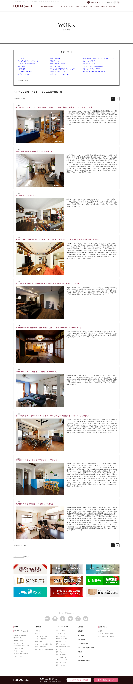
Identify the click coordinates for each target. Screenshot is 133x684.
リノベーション (60, 633)
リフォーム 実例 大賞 (25, 71)
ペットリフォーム (61, 657)
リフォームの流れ (18, 648)
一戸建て (37, 631)
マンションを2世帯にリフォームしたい (63, 69)
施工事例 (64, 6)
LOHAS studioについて (50, 6)
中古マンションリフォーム (63, 639)
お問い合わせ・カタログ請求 (106, 636)
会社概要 (84, 6)
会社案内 (80, 631)
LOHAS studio (24, 6)
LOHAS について (18, 643)
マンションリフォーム (62, 631)
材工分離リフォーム (19, 638)
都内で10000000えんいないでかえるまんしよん (98, 58)
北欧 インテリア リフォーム (59, 74)
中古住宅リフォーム (61, 641)
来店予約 (112, 6)
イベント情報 (82, 639)
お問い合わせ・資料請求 (98, 6)
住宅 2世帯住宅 (55, 58)
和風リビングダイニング (58, 71)
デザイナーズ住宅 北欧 (57, 63)
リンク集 (80, 656)
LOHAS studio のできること (21, 645)
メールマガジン (82, 635)
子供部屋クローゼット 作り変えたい (94, 71)
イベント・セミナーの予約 (105, 633)
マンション (38, 633)
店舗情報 (80, 627)
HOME (16, 627)
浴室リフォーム (60, 652)
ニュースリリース (83, 643)
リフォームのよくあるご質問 (86, 647)
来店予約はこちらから (106, 680)
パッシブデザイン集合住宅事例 (93, 66)
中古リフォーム (60, 636)
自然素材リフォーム (19, 640)
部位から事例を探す (40, 647)
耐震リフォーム (60, 644)
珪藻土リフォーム (61, 654)
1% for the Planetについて (21, 653)
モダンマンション (23, 74)
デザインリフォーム (61, 659)
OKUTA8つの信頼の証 (20, 635)
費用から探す (38, 641)
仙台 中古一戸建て (89, 61)
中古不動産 (21, 66)
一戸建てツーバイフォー (41, 636)
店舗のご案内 (74, 6)
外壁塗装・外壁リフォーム (63, 646)
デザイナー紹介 (18, 656)
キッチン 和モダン (89, 63)
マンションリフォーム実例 (26, 63)
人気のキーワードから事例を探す (44, 649)
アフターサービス (18, 651)
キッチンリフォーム (61, 649)
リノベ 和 (21, 58)
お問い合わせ (103, 627)
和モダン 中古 (54, 61)
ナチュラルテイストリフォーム (28, 61)
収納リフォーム (60, 665)
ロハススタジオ (55, 66)
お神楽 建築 (21, 69)
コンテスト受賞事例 (40, 639)
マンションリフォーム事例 (91, 69)
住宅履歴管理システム (84, 660)
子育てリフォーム (61, 662)
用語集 (80, 652)
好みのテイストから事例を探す (43, 644)
